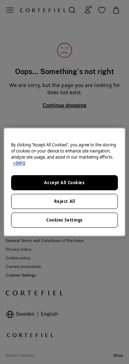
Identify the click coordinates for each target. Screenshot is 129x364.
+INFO (19, 163)
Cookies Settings (64, 220)
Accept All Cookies (64, 182)
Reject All (64, 201)
